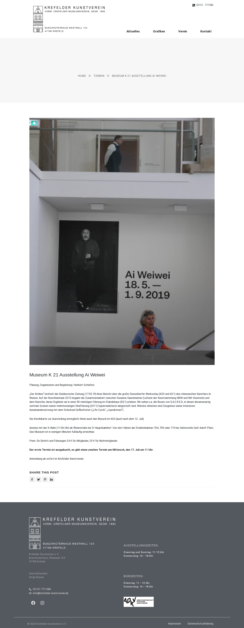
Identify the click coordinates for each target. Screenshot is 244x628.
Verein (182, 31)
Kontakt (206, 31)
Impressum (174, 623)
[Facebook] (33, 603)
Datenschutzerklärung (200, 623)
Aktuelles (133, 31)
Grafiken (159, 31)
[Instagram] (42, 603)
